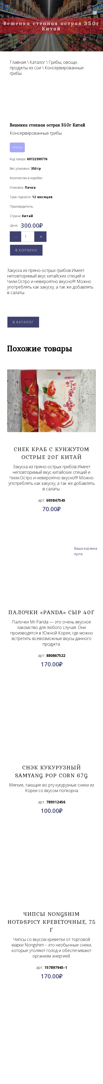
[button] (95, 13)
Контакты (52, 1019)
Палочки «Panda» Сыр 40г (51, 612)
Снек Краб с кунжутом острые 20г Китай (51, 453)
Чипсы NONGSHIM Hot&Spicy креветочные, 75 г (51, 922)
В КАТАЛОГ (23, 322)
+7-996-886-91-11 (61, 1056)
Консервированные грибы (47, 70)
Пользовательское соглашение (51, 1031)
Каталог (37, 62)
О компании (51, 1012)
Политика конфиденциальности (51, 1025)
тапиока (17, 147)
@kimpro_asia (63, 1049)
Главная (18, 62)
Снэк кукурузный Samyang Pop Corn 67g (51, 771)
